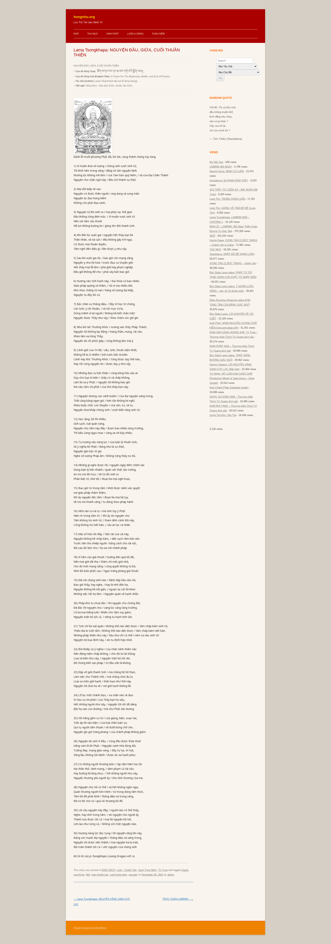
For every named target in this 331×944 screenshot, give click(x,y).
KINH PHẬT (113, 33)
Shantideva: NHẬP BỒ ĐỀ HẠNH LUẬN (232, 254)
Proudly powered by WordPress (90, 928)
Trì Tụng (163, 870)
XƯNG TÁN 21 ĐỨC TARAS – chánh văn (233, 263)
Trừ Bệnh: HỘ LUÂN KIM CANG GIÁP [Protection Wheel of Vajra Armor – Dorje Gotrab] (232, 378)
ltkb (88, 874)
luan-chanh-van (100, 874)
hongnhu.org (84, 17)
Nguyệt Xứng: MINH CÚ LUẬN (227, 171)
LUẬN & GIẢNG (135, 33)
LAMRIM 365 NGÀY (221, 166)
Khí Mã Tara (216, 162)
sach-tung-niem (118, 874)
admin (170, 874)
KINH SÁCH (108, 870)
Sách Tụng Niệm (147, 870)
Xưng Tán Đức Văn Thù (223, 415)
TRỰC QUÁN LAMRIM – (177, 899)
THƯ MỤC (92, 33)
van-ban (133, 874)
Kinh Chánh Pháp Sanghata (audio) (229, 387)
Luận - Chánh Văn (127, 870)
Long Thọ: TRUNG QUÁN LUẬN (227, 198)
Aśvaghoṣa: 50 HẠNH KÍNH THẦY (229, 180)
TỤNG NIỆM (158, 33)
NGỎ (76, 33)
